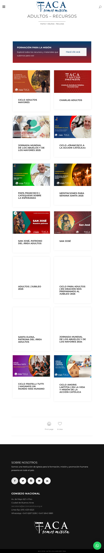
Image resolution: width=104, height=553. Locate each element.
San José (65, 241)
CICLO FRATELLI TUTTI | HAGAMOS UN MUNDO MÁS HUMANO (31, 386)
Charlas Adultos (70, 100)
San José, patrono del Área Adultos (30, 242)
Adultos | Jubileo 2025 (29, 287)
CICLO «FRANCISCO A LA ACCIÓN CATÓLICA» (72, 146)
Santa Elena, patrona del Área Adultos (30, 339)
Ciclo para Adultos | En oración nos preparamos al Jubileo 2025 (72, 290)
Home (43, 24)
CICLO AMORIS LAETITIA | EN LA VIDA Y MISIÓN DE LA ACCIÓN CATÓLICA (72, 388)
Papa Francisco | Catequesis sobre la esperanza (29, 195)
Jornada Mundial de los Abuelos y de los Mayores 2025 (31, 148)
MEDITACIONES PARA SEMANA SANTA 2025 (71, 194)
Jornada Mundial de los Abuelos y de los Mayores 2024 (72, 339)
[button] (97, 546)
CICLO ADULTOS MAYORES (27, 101)
